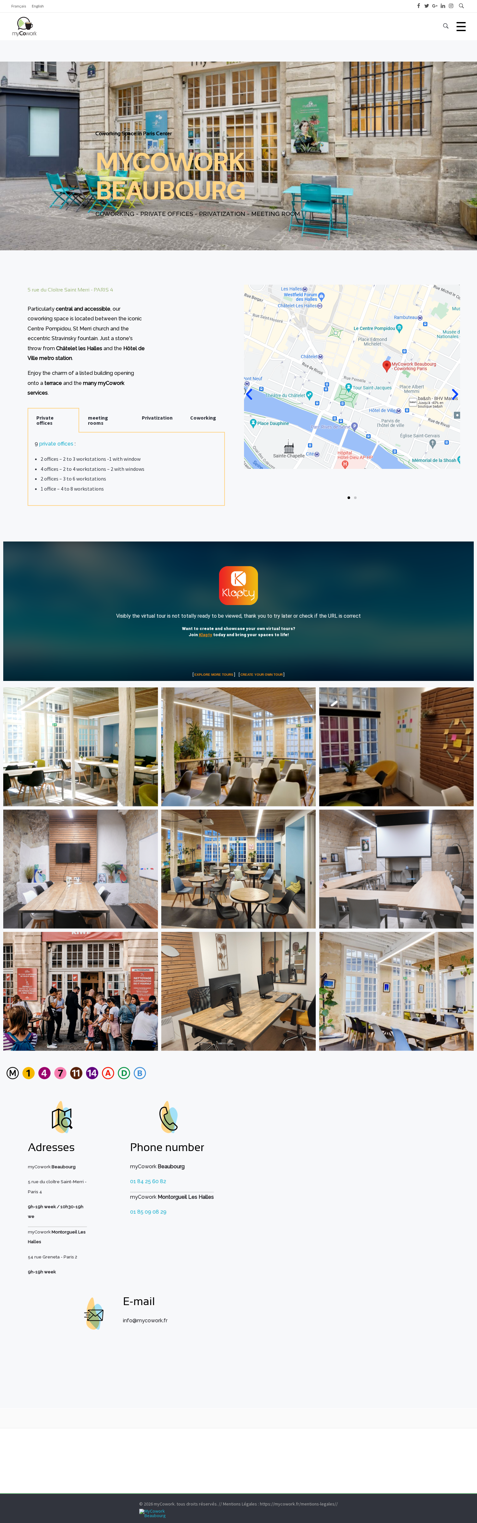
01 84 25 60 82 (148, 1181)
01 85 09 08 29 (148, 1212)
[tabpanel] (126, 469)
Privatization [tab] (157, 417)
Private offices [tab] (45, 420)
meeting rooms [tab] (98, 420)
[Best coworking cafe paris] (238, 1513)
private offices (56, 444)
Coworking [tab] (203, 417)
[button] (249, 394)
